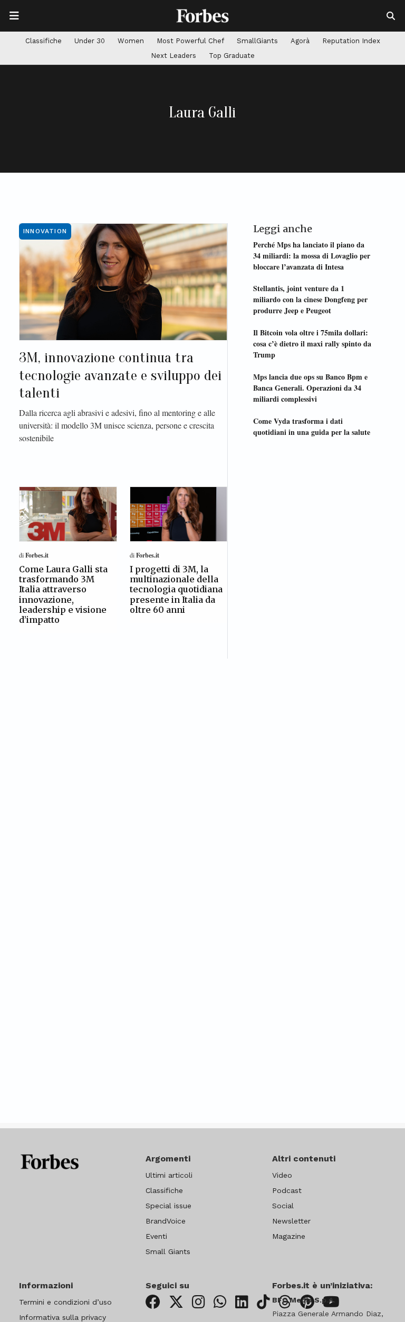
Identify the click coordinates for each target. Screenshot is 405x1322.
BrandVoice (166, 1221)
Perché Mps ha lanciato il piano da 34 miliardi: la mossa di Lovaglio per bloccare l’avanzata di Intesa (311, 255)
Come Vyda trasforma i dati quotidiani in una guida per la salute (311, 426)
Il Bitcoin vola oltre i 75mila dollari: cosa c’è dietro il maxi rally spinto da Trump (312, 343)
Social (283, 1205)
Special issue (168, 1205)
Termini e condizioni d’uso (65, 1302)
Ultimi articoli (169, 1175)
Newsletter (291, 1221)
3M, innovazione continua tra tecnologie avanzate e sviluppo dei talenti (120, 375)
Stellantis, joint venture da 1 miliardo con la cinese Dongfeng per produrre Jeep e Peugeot (310, 299)
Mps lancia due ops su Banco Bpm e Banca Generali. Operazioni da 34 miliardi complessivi (310, 387)
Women (131, 41)
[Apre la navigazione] (14, 16)
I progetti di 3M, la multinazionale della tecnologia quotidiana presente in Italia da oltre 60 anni (176, 589)
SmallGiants (257, 41)
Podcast (287, 1190)
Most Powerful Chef (190, 41)
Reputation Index (351, 41)
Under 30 (89, 41)
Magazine (288, 1236)
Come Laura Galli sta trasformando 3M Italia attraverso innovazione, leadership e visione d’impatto (63, 594)
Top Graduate (232, 55)
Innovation (45, 231)
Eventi (156, 1236)
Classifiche (43, 41)
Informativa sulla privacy (62, 1317)
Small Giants (168, 1251)
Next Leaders (173, 55)
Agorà (300, 41)
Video (282, 1175)
